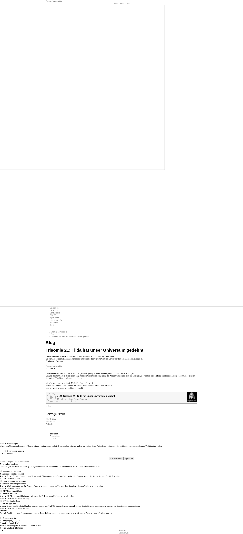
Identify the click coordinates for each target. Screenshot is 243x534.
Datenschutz (54, 436)
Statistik (10, 453)
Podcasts (49, 424)
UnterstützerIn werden (121, 4)
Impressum (54, 434)
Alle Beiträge (51, 419)
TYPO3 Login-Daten (11, 501)
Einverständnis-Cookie (12, 471)
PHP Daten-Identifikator (12, 491)
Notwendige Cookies (15, 451)
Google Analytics (10, 518)
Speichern (129, 459)
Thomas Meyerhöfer (54, 1)
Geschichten (50, 421)
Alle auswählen (116, 459)
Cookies (53, 438)
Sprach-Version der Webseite (14, 481)
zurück (48, 406)
